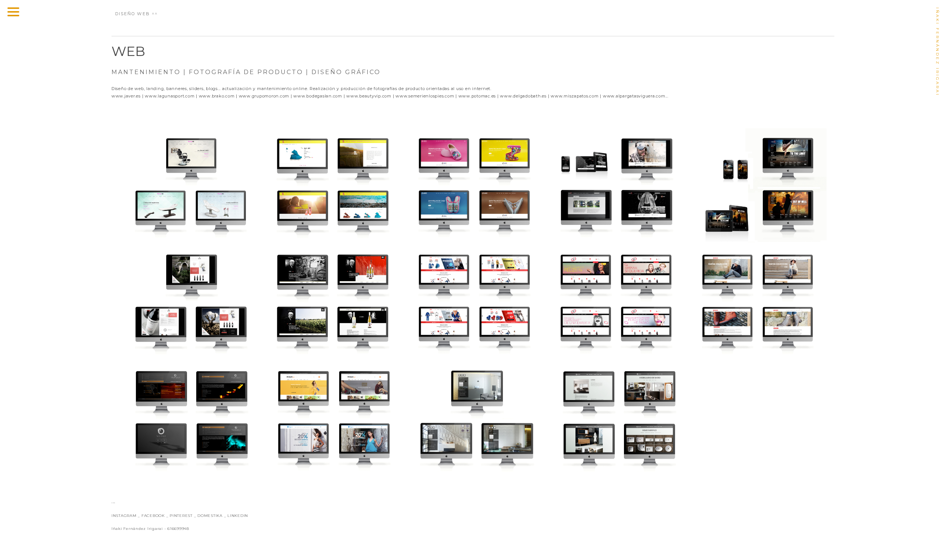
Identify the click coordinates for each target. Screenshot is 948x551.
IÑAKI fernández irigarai (937, 51)
